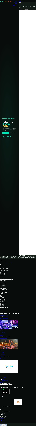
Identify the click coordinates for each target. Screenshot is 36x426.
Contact (14, 4)
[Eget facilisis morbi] (9, 372)
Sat (12, 279)
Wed (7, 279)
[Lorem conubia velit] (9, 349)
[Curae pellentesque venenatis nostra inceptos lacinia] (9, 329)
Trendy (3, 352)
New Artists (3, 358)
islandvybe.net (2, 418)
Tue (5, 279)
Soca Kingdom (3, 338)
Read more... (2, 335)
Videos (16, 2)
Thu (8, 279)
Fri (10, 279)
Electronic (3, 354)
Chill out (3, 332)
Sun (1, 279)
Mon (3, 279)
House (3, 333)
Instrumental (4, 353)
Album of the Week (5, 380)
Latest (14, 0)
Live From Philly (4, 318)
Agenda (5, 377)
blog (14, 5)
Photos (16, 3)
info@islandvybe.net (9, 262)
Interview (16, 1)
